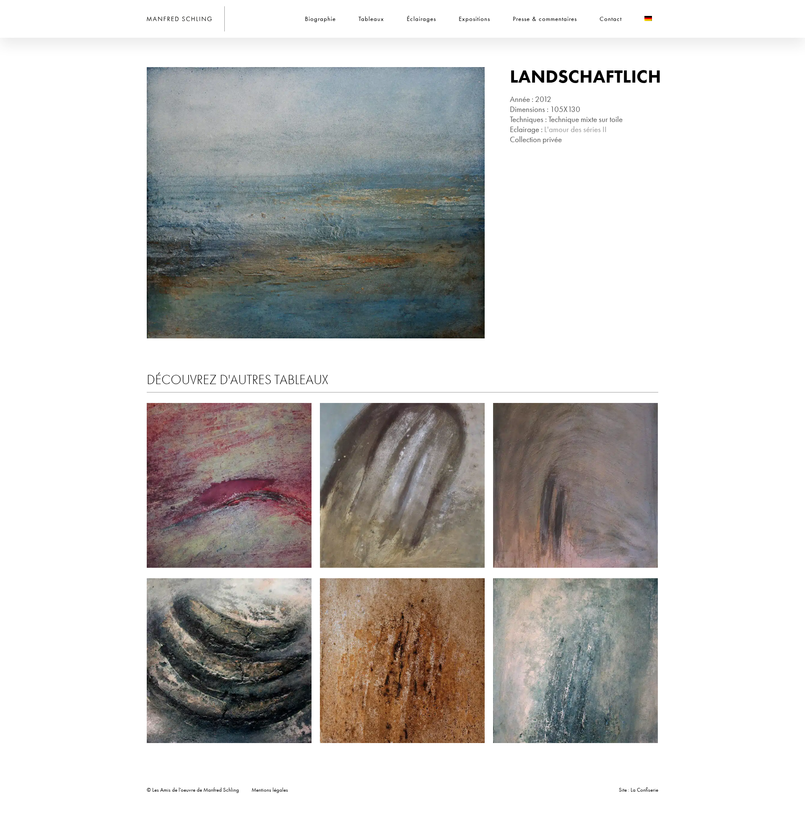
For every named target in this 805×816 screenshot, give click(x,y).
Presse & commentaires (545, 19)
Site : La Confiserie (638, 789)
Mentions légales (270, 789)
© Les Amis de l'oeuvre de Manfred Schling (193, 789)
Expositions (474, 19)
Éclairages (421, 19)
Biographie (320, 19)
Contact (611, 19)
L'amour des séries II (575, 129)
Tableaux (371, 19)
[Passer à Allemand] (648, 19)
